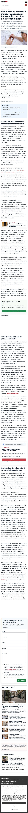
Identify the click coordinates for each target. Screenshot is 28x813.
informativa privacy (11, 669)
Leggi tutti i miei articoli (7, 769)
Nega (14, 805)
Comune (4, 648)
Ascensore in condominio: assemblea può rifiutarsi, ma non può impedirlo (17, 225)
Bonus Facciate (10, 172)
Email (3, 642)
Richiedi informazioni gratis (14, 311)
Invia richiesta (21, 680)
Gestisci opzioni (15, 809)
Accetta (14, 802)
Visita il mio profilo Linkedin (18, 769)
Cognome (4, 637)
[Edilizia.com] (4, 1)
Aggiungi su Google (14, 459)
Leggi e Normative (6, 9)
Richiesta (4, 653)
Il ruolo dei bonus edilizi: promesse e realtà (13, 112)
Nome (3, 631)
